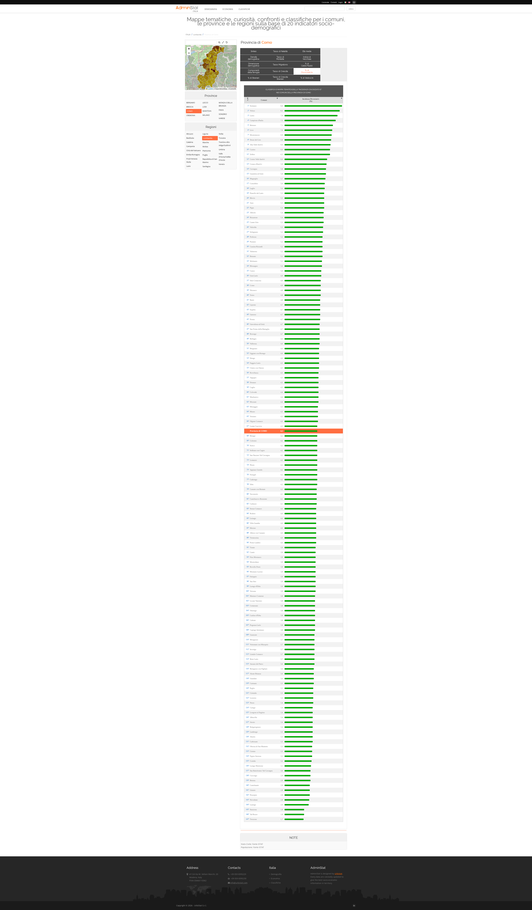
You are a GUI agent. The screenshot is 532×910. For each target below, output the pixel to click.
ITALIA (188, 34)
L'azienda (325, 2)
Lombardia (197, 34)
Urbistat (338, 873)
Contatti (334, 2)
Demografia (210, 9)
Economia (227, 9)
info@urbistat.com (238, 882)
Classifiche (244, 9)
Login (340, 2)
